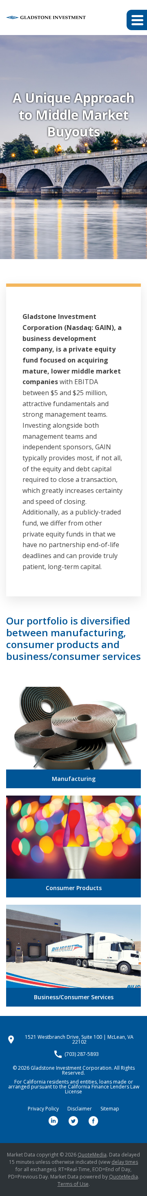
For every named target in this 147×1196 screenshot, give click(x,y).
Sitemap (109, 1108)
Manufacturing (74, 779)
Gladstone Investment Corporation (71, 1067)
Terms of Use (73, 1184)
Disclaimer (79, 1108)
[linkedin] (53, 1121)
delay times (124, 1162)
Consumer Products (74, 888)
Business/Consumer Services (74, 997)
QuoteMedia (92, 1154)
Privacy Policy (43, 1108)
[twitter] (73, 1121)
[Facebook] (93, 1121)
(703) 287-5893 (82, 1054)
